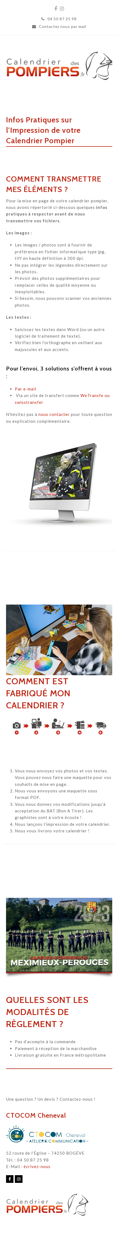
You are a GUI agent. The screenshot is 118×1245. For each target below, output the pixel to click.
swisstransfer (29, 402)
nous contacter (54, 414)
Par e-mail (25, 388)
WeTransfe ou (95, 395)
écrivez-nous (37, 1166)
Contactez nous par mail (62, 26)
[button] (109, 62)
